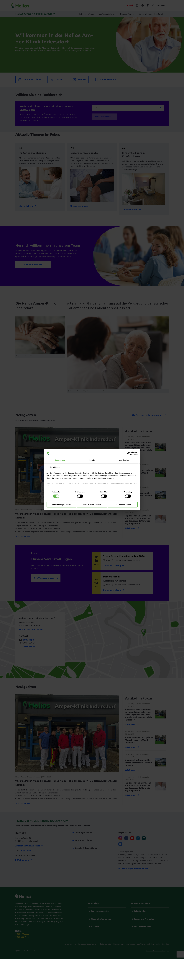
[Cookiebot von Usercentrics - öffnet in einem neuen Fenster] (128, 453)
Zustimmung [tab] (60, 460)
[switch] (80, 496)
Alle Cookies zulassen (122, 505)
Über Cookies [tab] (124, 460)
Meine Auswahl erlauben (92, 505)
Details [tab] (92, 460)
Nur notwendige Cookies (61, 505)
